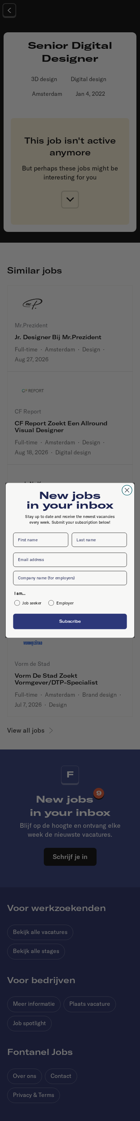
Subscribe (70, 621)
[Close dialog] (127, 490)
